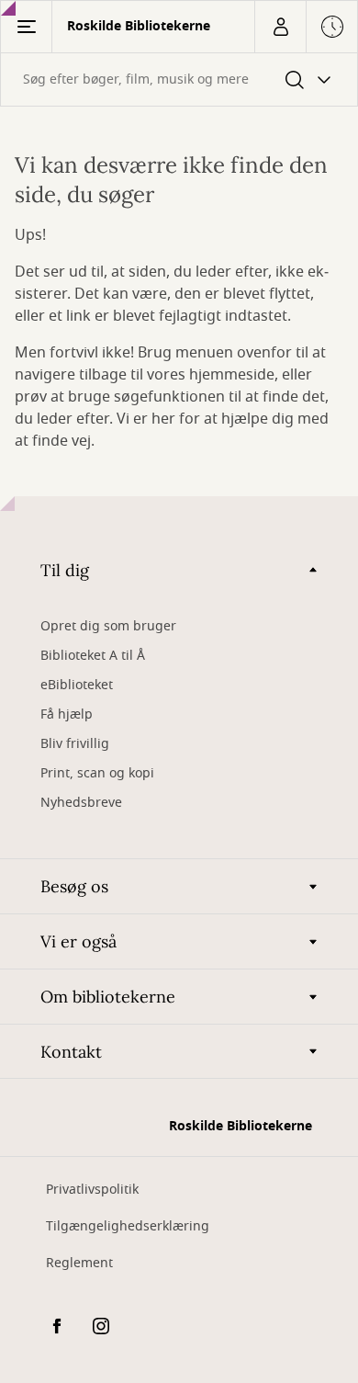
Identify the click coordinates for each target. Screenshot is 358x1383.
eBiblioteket (76, 685)
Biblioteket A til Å (92, 655)
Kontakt (71, 1051)
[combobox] (179, 79)
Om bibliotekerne (107, 996)
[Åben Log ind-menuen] (280, 26)
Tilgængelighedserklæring (127, 1226)
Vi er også (78, 941)
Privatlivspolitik (92, 1189)
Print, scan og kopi (97, 773)
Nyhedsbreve (81, 802)
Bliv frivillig (74, 744)
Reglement (79, 1263)
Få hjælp (66, 714)
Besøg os (74, 886)
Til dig (64, 570)
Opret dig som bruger (108, 626)
